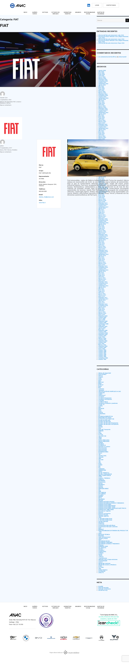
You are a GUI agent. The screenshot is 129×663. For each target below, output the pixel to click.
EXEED (100, 425)
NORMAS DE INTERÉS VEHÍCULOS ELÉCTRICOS (112, 508)
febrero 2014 (102, 263)
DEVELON (101, 408)
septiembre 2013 (103, 270)
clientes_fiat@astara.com (46, 197)
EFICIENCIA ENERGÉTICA (105, 416)
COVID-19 (101, 404)
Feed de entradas (103, 587)
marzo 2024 (101, 106)
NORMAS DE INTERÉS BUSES (107, 505)
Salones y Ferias (103, 538)
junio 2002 (101, 343)
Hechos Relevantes (103, 440)
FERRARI (100, 430)
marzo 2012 (101, 293)
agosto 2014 (102, 255)
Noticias (45, 12)
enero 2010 (101, 314)
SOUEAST (101, 550)
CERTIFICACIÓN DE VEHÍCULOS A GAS (109, 391)
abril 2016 (101, 229)
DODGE (100, 412)
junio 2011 (101, 301)
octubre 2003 (102, 339)
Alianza (100, 375)
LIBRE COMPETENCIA (104, 475)
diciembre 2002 (102, 341)
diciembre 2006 (102, 330)
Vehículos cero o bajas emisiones (108, 559)
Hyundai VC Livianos (104, 446)
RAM (99, 528)
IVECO (100, 453)
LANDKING (101, 469)
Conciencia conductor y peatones (108, 403)
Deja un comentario (5, 105)
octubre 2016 (102, 221)
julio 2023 (101, 115)
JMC (99, 462)
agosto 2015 (102, 240)
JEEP (99, 458)
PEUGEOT (101, 522)
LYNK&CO (101, 479)
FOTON (100, 434)
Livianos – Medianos (104, 478)
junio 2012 (101, 289)
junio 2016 (101, 226)
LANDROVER (102, 470)
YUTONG (101, 567)
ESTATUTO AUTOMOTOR (106, 419)
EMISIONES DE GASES (104, 417)
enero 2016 (101, 233)
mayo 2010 (101, 309)
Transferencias (102, 558)
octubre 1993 (102, 359)
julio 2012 (101, 288)
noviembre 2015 (103, 236)
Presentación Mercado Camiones (108, 526)
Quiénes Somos (34, 13)
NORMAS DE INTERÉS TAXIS (106, 507)
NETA (100, 497)
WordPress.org (102, 590)
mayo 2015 (101, 243)
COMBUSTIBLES (103, 402)
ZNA (99, 568)
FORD (100, 433)
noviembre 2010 (103, 305)
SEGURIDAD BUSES (104, 541)
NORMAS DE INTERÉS (104, 504)
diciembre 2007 (102, 326)
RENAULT (101, 529)
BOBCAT (101, 385)
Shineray (100, 545)
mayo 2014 (101, 259)
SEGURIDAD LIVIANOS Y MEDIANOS (109, 543)
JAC (99, 454)
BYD (99, 387)
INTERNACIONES (103, 451)
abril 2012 (101, 292)
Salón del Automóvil (104, 537)
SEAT (100, 539)
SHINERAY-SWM (103, 546)
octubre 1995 (102, 355)
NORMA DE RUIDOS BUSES (106, 501)
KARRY (100, 465)
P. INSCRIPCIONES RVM (105, 518)
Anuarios (78, 12)
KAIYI (99, 463)
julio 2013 (101, 272)
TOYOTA (101, 556)
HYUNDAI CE (102, 445)
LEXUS (100, 471)
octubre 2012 (102, 284)
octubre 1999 (102, 350)
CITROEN (101, 400)
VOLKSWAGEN (102, 560)
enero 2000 (101, 348)
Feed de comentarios (104, 589)
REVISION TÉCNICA (104, 534)
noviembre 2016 (103, 220)
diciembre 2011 (102, 297)
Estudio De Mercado (104, 420)
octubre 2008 (102, 322)
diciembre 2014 (102, 250)
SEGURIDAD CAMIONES (105, 542)
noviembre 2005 (103, 333)
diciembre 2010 (102, 304)
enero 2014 (101, 264)
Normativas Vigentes (67, 13)
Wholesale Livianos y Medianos (107, 564)
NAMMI (100, 496)
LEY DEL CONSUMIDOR (105, 474)
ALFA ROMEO (102, 374)
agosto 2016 (102, 224)
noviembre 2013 (103, 267)
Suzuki (100, 554)
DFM (99, 409)
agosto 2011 (102, 300)
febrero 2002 (102, 345)
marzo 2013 (101, 278)
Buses (100, 386)
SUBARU (101, 553)
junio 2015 (101, 242)
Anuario (100, 377)
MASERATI (101, 484)
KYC (99, 467)
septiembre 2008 (103, 324)
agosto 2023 (102, 114)
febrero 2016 (102, 232)
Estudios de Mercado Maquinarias (108, 423)
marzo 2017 (101, 215)
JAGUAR (100, 457)
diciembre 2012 (102, 282)
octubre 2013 (102, 268)
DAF (99, 407)
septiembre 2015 (103, 238)
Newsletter (101, 499)
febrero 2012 (102, 295)
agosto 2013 (102, 271)
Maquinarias (102, 482)
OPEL (99, 517)
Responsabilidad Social (89, 13)
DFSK (100, 411)
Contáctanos (111, 5)
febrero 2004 (102, 338)
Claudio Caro (4, 97)
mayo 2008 (101, 325)
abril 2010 (101, 310)
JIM (99, 461)
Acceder (100, 586)
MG (99, 490)
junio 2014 (101, 258)
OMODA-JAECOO (103, 516)
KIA (99, 466)
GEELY (100, 437)
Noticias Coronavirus (104, 513)
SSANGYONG (102, 551)
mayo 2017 (101, 212)
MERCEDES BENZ (103, 488)
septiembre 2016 (103, 222)
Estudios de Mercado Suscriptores (108, 424)
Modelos (14, 150)
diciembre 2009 (102, 316)
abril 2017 (101, 213)
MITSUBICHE (102, 492)
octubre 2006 (102, 331)
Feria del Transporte (104, 429)
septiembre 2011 (103, 299)
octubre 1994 (102, 356)
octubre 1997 (102, 352)
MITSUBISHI (102, 493)
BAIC (99, 381)
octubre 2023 (102, 111)
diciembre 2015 (102, 234)
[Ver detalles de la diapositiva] (15, 638)
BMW (99, 383)
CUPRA (100, 406)
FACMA (100, 427)
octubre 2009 (102, 317)
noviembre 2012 (103, 283)
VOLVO (100, 562)
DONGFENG (101, 413)
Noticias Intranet (103, 514)
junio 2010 (101, 308)
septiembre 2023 (103, 112)
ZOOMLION (101, 571)
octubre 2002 (102, 342)
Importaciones (102, 448)
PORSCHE (101, 524)
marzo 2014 (101, 262)
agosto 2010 (102, 306)
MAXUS (100, 486)
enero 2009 (101, 320)
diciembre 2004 (102, 334)
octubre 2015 (102, 237)
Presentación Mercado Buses (106, 525)
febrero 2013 (102, 279)
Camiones (101, 388)
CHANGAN (101, 392)
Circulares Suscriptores (105, 399)
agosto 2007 (102, 327)
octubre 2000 (102, 347)
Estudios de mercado (56, 13)
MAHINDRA (101, 480)
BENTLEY (101, 382)
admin (2, 146)
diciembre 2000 (102, 346)
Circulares (101, 396)
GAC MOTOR (102, 436)
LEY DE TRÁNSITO (103, 472)
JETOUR (100, 459)
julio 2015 (101, 241)
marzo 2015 (101, 246)
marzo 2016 (101, 230)
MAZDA (100, 487)
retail (99, 533)
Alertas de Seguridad (100, 13)
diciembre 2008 (102, 321)
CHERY (100, 394)
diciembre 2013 (102, 266)
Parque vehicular (103, 521)
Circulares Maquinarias (105, 398)
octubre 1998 (102, 351)
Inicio (25, 12)
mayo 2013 (101, 275)
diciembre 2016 (102, 219)
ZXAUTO (101, 572)
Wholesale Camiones (104, 563)
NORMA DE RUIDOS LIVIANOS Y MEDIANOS (111, 503)
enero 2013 (101, 280)
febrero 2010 (102, 313)
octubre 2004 (102, 335)
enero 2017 (101, 217)
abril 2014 (101, 261)
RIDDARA (101, 535)
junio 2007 (101, 329)
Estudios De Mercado (104, 421)
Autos (2, 150)
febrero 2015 (102, 247)
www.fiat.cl (42, 202)
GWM (100, 438)
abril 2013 (101, 276)
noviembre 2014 (103, 251)
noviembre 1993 (103, 358)
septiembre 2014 (103, 254)
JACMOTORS (102, 455)
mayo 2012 (101, 291)
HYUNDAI (101, 444)
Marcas (8, 103)
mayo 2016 (101, 228)
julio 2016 (101, 225)
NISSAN (100, 500)
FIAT (4, 25)
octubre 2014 (102, 253)
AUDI (99, 378)
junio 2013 (101, 274)
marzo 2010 (101, 312)
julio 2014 (101, 257)
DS (99, 415)
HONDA (100, 442)
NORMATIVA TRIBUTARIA (106, 509)
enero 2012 (101, 296)
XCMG (100, 566)
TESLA (100, 555)
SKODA (100, 549)
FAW (99, 428)
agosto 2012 (102, 287)
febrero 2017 (102, 216)
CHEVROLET (102, 395)
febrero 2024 (102, 107)
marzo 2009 (101, 318)
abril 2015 (101, 245)
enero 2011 (101, 303)
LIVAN (100, 476)
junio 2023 (101, 116)
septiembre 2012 (103, 285)
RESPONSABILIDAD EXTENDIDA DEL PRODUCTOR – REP (113, 531)
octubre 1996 (102, 354)
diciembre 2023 (102, 108)
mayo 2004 (101, 337)
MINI (99, 491)
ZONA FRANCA (102, 570)
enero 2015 (101, 249)
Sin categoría (102, 547)
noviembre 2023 (103, 110)
